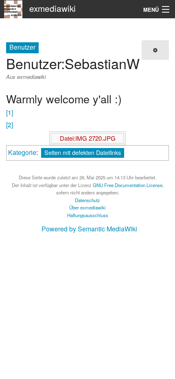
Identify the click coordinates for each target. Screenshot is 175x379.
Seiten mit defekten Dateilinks (82, 152)
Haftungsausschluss (87, 215)
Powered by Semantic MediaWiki (89, 228)
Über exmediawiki (87, 207)
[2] (9, 124)
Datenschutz (87, 200)
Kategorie (22, 152)
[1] (9, 112)
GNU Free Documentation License (127, 185)
